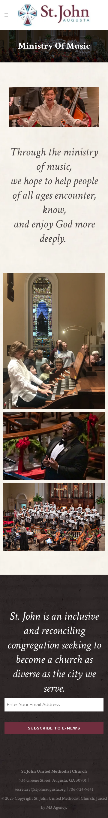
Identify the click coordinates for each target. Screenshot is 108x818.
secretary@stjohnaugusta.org (40, 789)
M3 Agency (56, 807)
